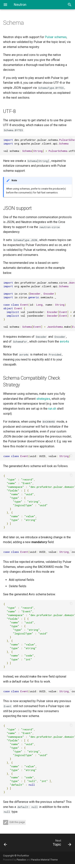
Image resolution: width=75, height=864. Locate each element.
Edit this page (17, 822)
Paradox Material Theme (44, 859)
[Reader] (10, 842)
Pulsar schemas (56, 37)
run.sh (52, 408)
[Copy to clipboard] (71, 139)
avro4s (64, 341)
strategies (43, 399)
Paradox (21, 859)
